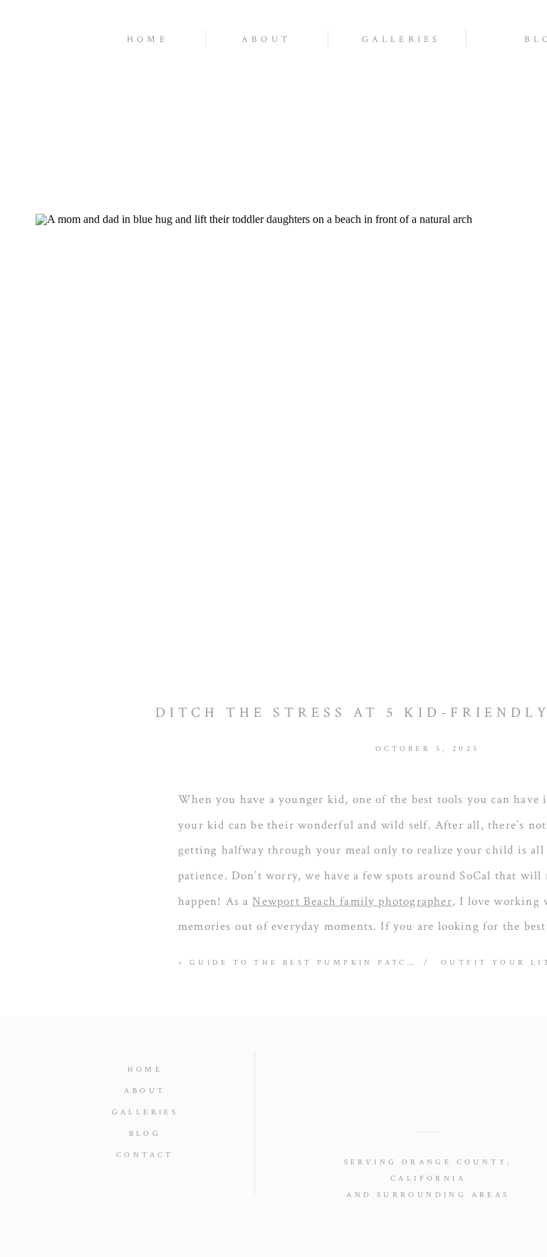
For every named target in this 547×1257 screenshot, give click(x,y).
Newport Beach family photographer (352, 901)
